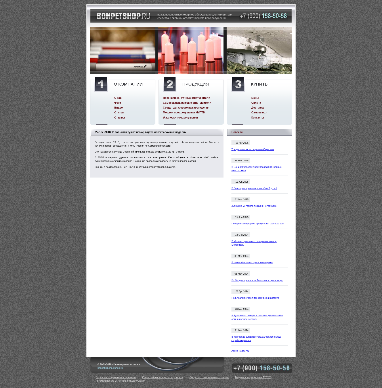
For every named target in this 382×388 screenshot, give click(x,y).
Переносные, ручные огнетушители (186, 97)
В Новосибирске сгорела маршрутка (252, 262)
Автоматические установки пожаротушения (120, 380)
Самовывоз (259, 112)
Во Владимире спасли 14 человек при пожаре (257, 280)
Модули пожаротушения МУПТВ (184, 112)
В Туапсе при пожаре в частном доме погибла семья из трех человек (257, 317)
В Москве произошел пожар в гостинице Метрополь (254, 243)
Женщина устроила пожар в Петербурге (254, 206)
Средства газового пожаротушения (186, 107)
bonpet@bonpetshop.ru (110, 368)
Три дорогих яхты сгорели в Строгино (252, 149)
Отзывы (119, 117)
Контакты (257, 117)
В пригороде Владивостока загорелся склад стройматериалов (256, 338)
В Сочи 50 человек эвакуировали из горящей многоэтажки (256, 169)
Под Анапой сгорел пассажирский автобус (255, 297)
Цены (255, 97)
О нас (118, 97)
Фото (117, 102)
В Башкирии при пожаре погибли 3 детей (254, 188)
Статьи (119, 112)
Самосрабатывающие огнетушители (187, 102)
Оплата (256, 102)
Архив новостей (240, 351)
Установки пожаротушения (180, 117)
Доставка (257, 107)
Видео (118, 107)
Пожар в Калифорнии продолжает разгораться (257, 223)
